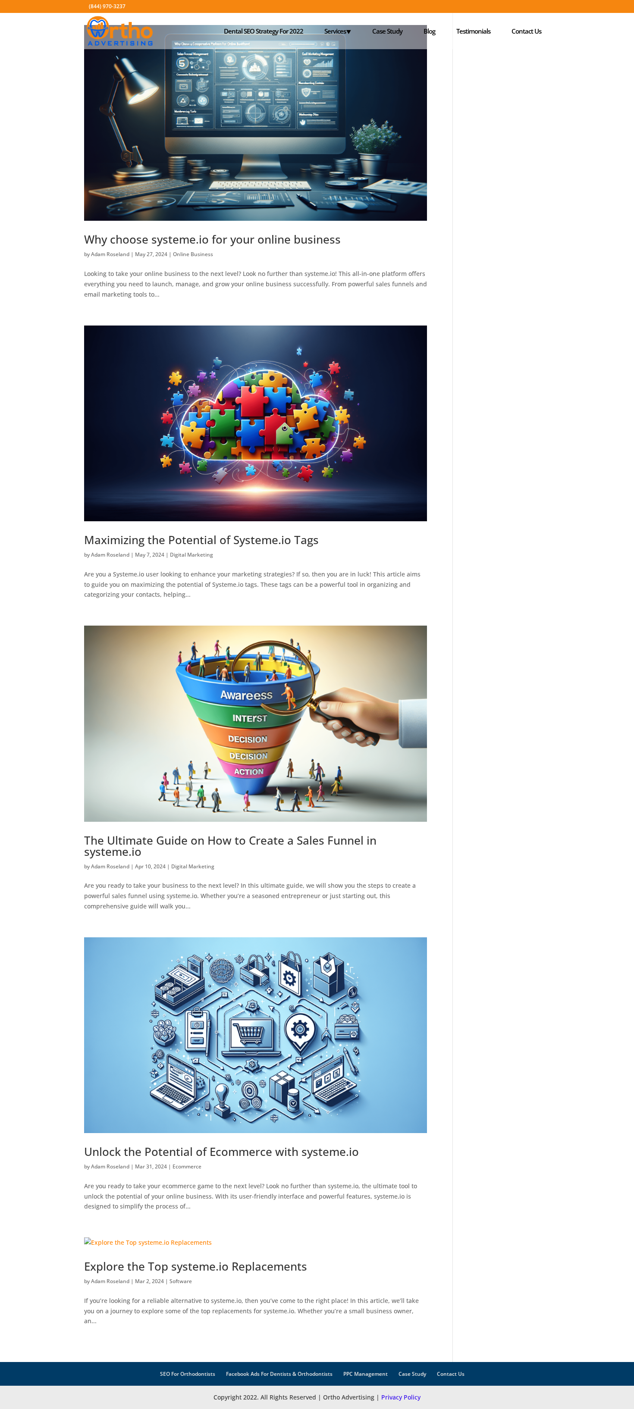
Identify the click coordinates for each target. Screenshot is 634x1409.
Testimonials (473, 31)
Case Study (387, 31)
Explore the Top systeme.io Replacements (195, 1266)
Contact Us (526, 31)
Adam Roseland (110, 254)
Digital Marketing (191, 554)
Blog (429, 31)
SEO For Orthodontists (187, 1374)
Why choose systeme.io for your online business (212, 239)
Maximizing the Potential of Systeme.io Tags (201, 540)
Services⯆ (337, 31)
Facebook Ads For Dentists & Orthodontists (279, 1374)
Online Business (193, 254)
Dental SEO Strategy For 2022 (263, 31)
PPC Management (365, 1374)
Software (180, 1281)
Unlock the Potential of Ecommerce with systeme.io (221, 1151)
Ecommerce (187, 1166)
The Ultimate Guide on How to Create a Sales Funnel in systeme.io (230, 846)
